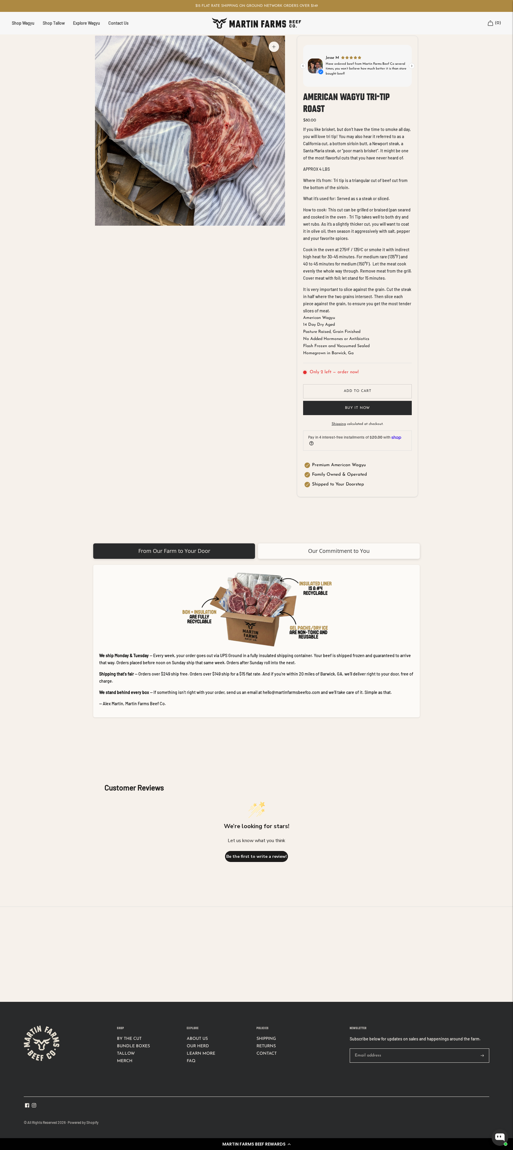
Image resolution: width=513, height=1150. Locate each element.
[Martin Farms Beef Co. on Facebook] (27, 1106)
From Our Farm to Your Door (174, 550)
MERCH (124, 1061)
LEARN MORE (201, 1053)
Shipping (339, 424)
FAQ (191, 1061)
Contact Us (118, 23)
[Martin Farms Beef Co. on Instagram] (34, 1106)
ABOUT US (197, 1039)
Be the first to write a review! (256, 856)
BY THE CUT (129, 1039)
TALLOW (126, 1053)
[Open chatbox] (500, 1137)
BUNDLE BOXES (133, 1046)
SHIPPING (266, 1039)
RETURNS (266, 1046)
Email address (367, 1048)
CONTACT (266, 1053)
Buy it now (357, 408)
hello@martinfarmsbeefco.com (291, 692)
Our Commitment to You (339, 550)
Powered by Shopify (83, 1122)
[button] (256, 1144)
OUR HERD (198, 1046)
